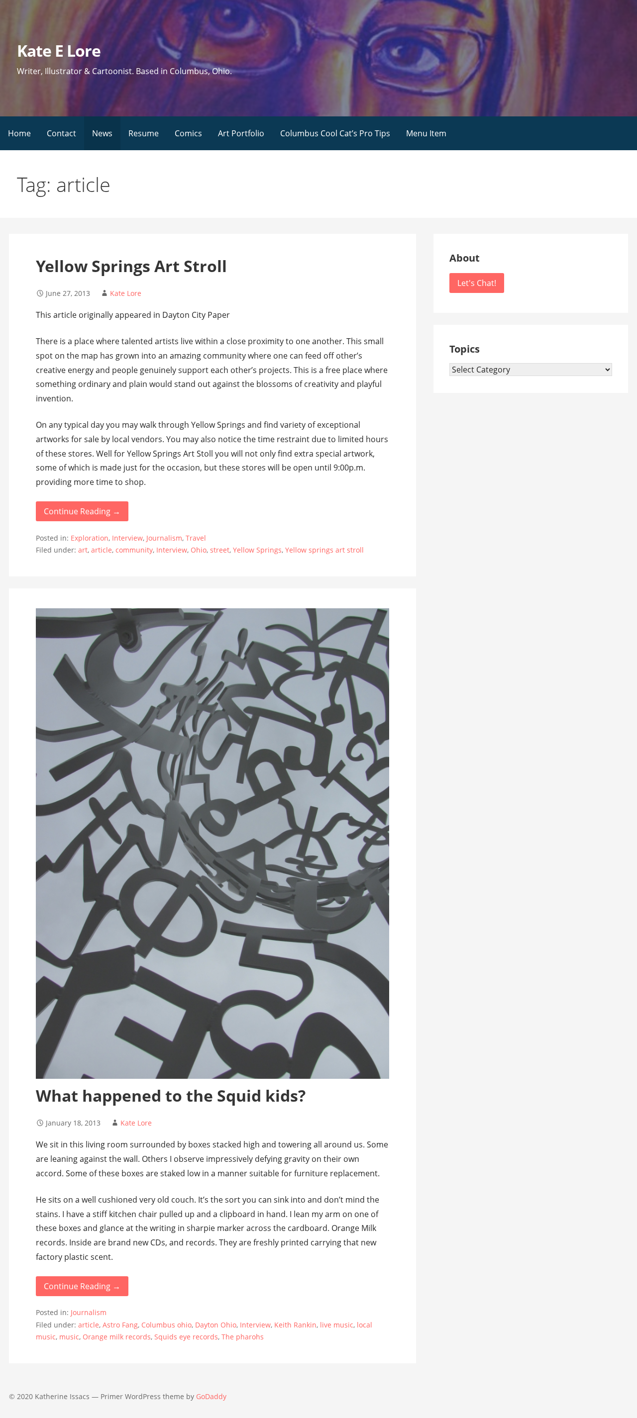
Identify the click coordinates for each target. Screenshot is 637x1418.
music (69, 1336)
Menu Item (426, 133)
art (83, 550)
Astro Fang (120, 1324)
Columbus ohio (166, 1324)
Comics (188, 133)
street (219, 550)
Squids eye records (186, 1336)
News (102, 133)
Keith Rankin (295, 1324)
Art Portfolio (241, 133)
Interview (127, 538)
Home (19, 133)
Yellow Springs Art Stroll (131, 266)
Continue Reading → (82, 511)
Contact (61, 133)
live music (336, 1324)
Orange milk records (117, 1336)
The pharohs (242, 1336)
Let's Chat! (476, 283)
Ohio (199, 550)
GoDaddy (211, 1396)
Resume (143, 133)
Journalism (164, 538)
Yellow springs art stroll (324, 550)
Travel (196, 538)
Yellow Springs (257, 550)
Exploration (89, 538)
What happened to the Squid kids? (171, 1095)
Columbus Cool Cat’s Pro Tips (335, 133)
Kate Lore (125, 293)
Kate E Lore (59, 50)
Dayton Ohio (215, 1324)
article (101, 550)
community (134, 550)
